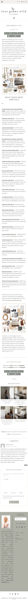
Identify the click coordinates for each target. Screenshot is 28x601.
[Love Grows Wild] (14, 10)
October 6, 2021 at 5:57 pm (11, 446)
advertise (17, 535)
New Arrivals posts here (15, 300)
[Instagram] (24, 2)
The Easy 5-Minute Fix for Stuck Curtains (7, 402)
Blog (16, 541)
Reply (26, 465)
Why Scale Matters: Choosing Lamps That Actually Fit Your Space (7, 422)
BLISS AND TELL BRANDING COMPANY (19, 598)
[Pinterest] (20, 2)
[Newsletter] (22, 2)
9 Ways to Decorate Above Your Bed (20, 421)
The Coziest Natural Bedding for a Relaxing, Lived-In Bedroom (20, 402)
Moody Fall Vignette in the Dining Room (16, 431)
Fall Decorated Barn (15, 434)
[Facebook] (18, 2)
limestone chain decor (8, 118)
